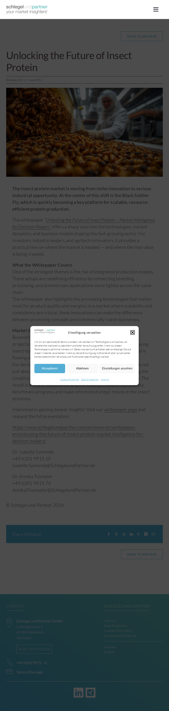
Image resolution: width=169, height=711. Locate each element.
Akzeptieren (50, 368)
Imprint (105, 379)
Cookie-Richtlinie (69, 379)
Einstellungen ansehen (117, 368)
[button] (132, 332)
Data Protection (90, 379)
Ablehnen (82, 368)
